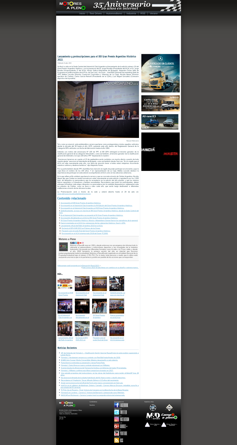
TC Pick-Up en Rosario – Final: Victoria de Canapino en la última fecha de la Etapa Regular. (95, 390)
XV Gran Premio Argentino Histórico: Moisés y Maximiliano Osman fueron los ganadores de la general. (99, 220)
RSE (142, 13)
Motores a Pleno (67, 239)
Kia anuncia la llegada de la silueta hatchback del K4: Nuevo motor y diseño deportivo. (93, 378)
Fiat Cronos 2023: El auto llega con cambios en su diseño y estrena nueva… (110, 268)
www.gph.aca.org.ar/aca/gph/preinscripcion (74, 194)
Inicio (82, 13)
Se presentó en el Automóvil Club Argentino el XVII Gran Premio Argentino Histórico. (92, 208)
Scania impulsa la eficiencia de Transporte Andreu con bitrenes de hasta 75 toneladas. (94, 368)
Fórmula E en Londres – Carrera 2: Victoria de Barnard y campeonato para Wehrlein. (93, 393)
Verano (154, 13)
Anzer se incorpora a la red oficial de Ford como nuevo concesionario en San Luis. (92, 383)
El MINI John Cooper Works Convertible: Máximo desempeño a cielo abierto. (89, 360)
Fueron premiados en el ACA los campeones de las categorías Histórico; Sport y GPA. (93, 223)
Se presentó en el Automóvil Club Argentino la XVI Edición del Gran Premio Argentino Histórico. (96, 205)
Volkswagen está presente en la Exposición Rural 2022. (78, 266)
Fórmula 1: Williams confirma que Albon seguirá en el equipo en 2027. (87, 370)
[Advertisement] (118, 34)
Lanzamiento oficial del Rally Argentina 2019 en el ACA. (82, 226)
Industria (131, 13)
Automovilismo (114, 13)
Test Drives (95, 13)
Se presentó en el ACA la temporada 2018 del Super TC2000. (85, 233)
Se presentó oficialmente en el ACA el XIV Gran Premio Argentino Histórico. (89, 218)
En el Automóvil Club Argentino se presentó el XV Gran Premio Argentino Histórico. (92, 215)
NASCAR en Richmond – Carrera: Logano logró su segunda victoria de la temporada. (93, 395)
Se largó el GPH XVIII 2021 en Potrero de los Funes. (81, 228)
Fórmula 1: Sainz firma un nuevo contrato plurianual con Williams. (85, 365)
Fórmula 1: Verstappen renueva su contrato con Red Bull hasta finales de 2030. (90, 357)
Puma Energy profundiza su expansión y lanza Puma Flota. (83, 363)
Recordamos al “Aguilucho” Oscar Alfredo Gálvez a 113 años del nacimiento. (90, 380)
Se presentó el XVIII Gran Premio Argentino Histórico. (81, 203)
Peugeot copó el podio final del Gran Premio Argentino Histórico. (86, 231)
